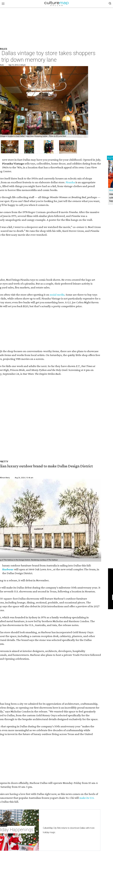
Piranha (70, 182)
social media (57, 294)
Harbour (8, 569)
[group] (10, 147)
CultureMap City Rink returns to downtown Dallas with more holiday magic (69, 830)
